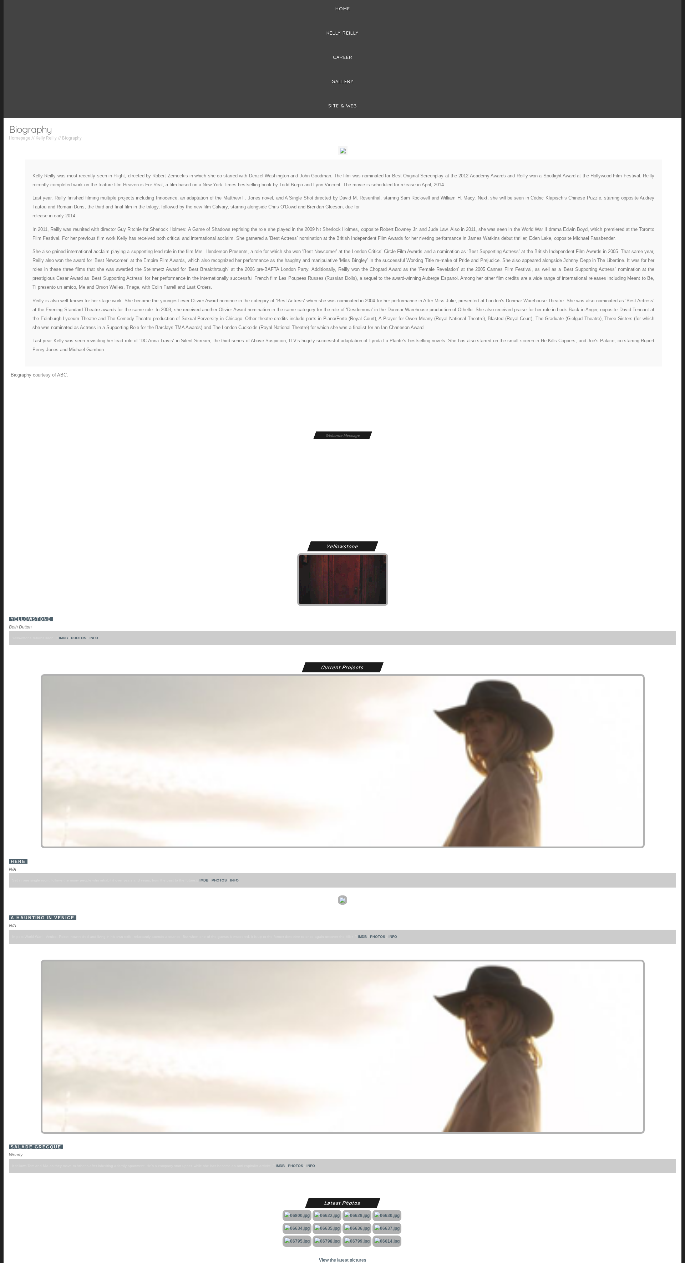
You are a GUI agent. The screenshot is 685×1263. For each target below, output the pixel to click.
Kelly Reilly (342, 33)
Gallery (342, 81)
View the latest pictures (342, 1260)
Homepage (19, 138)
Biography (72, 138)
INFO (94, 638)
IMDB (63, 638)
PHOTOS (78, 638)
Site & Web (342, 105)
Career (342, 57)
